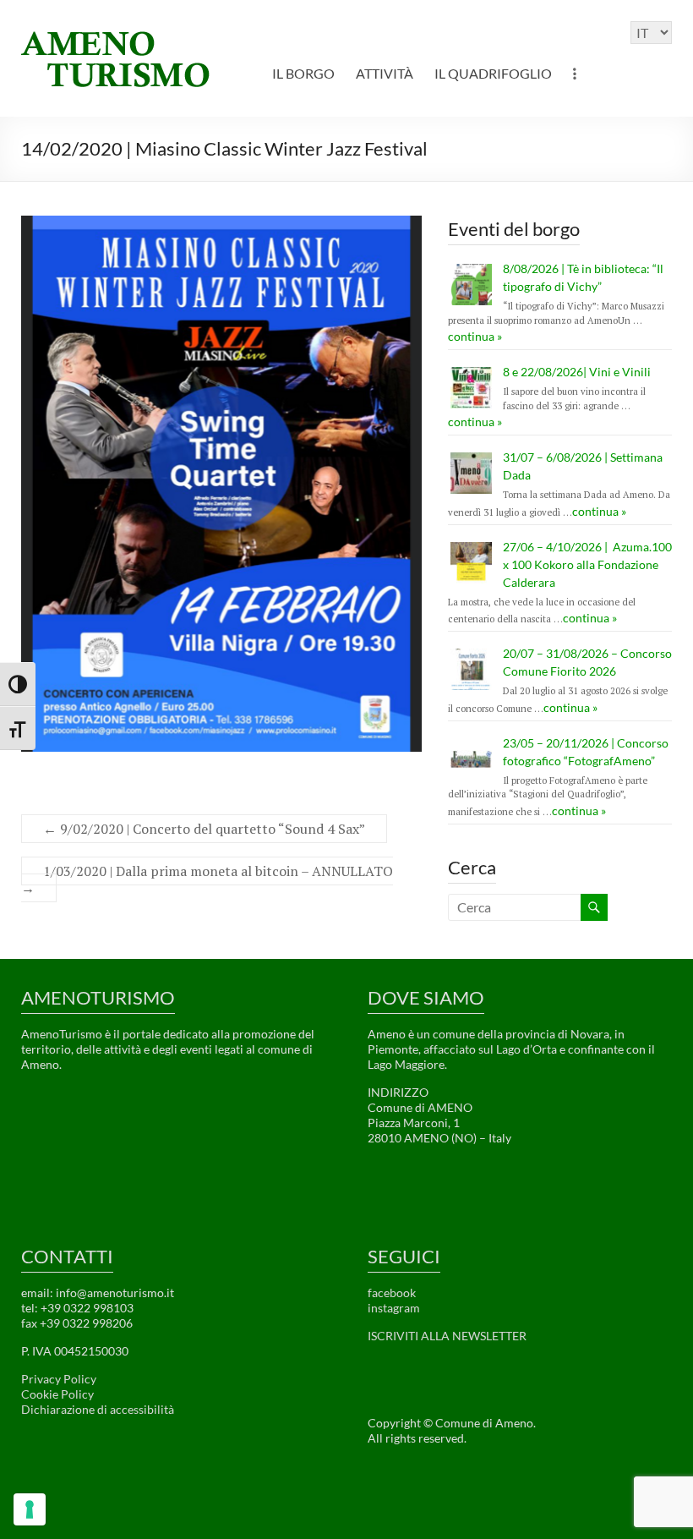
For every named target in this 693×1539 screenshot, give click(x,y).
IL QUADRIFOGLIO (493, 73)
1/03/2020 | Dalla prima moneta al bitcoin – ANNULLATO (207, 879)
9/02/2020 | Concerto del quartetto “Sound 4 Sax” (204, 828)
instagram (394, 1308)
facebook (392, 1292)
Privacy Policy (58, 1379)
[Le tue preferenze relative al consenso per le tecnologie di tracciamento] (30, 1509)
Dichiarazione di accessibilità (97, 1409)
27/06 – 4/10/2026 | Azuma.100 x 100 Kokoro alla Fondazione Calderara (587, 564)
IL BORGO (303, 73)
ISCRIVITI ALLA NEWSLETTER (447, 1335)
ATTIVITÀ (384, 73)
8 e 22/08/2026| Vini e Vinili (577, 371)
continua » (475, 336)
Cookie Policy (57, 1394)
